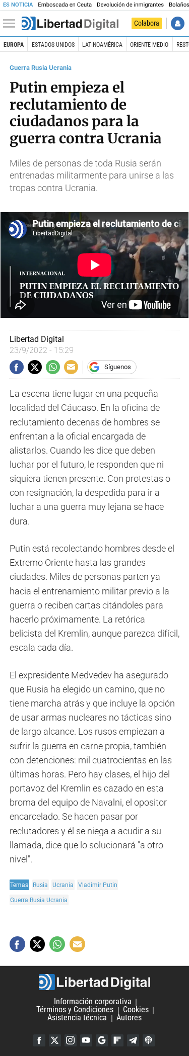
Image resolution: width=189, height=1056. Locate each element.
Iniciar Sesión (177, 23)
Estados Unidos (53, 44)
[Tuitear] (35, 367)
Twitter (55, 1040)
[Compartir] (17, 367)
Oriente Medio (149, 44)
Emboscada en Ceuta (65, 5)
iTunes (149, 1040)
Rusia (40, 885)
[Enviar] (53, 367)
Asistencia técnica (77, 1018)
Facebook (39, 1040)
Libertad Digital (94, 982)
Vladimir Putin (97, 885)
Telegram (133, 1040)
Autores (129, 1018)
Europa (14, 44)
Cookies (136, 1010)
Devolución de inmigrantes (130, 5)
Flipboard (117, 1040)
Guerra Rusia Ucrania (41, 67)
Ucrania (63, 885)
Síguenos (117, 367)
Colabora (146, 23)
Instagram (71, 1040)
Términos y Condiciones (74, 1010)
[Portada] (70, 24)
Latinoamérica (102, 44)
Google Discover (102, 1040)
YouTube (86, 1040)
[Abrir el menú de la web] (11, 23)
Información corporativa (93, 1002)
